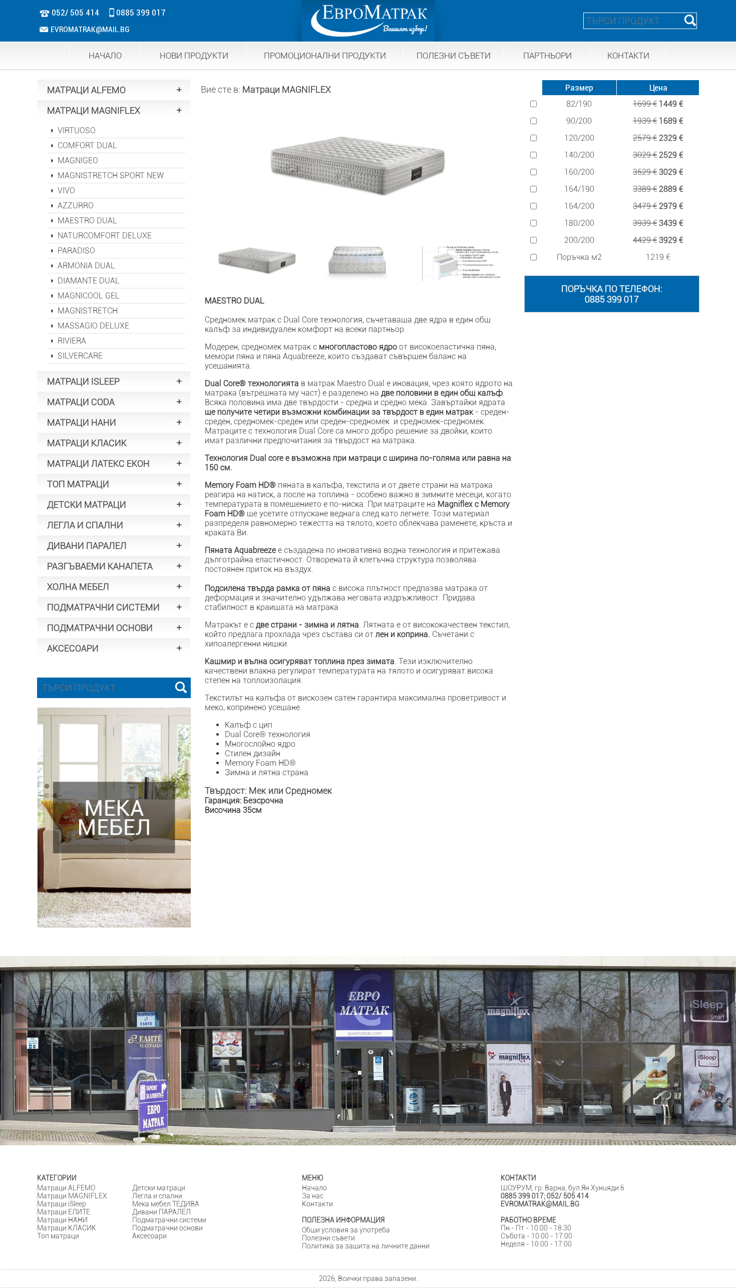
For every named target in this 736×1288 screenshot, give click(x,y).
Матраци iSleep (61, 1204)
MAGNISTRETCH (88, 310)
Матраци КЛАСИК (66, 1228)
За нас (312, 1196)
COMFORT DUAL (87, 145)
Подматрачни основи (167, 1228)
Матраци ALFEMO (66, 1188)
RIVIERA (72, 341)
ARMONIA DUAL (86, 265)
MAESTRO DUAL (87, 220)
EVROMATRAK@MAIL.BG (90, 29)
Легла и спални (157, 1196)
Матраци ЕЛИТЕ (63, 1212)
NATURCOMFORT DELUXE (105, 235)
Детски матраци (158, 1188)
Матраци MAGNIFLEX (286, 89)
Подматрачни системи (169, 1220)
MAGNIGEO (78, 160)
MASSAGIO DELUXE (93, 326)
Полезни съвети (328, 1238)
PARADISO (76, 250)
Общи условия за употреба (346, 1230)
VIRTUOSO (77, 130)
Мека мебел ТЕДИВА (165, 1204)
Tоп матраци (58, 1236)
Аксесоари (149, 1236)
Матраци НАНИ (62, 1220)
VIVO (66, 190)
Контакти (317, 1204)
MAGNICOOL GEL (89, 295)
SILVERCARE (80, 356)
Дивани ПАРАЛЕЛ (161, 1212)
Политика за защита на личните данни (366, 1246)
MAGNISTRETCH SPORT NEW (111, 175)
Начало (314, 1188)
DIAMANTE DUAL (89, 280)
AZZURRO (76, 205)
